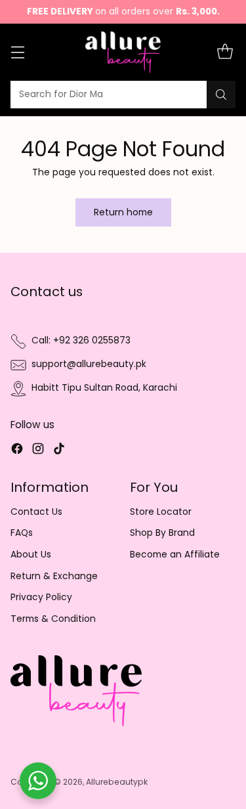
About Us (30, 554)
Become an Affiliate (175, 554)
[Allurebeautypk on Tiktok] (59, 451)
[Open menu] (17, 52)
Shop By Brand (162, 533)
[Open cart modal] (224, 52)
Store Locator (161, 512)
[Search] (221, 94)
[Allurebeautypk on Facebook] (17, 451)
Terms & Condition (53, 619)
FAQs (21, 533)
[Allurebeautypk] (123, 51)
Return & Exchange (54, 576)
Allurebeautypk (117, 781)
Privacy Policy (41, 597)
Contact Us (36, 512)
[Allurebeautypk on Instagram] (38, 451)
